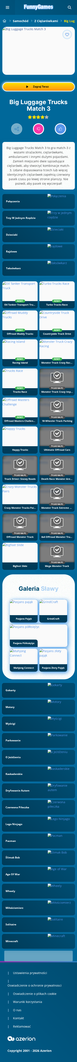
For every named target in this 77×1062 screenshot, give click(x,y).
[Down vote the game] (38, 129)
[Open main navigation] (7, 7)
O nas (17, 1010)
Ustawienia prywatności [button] (30, 973)
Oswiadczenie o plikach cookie (34, 994)
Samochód (20, 21)
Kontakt (18, 1018)
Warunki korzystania (27, 1002)
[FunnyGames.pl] (4, 21)
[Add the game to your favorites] (67, 34)
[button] (69, 7)
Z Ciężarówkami (46, 21)
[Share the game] (16, 129)
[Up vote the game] (60, 129)
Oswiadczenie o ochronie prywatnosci (34, 985)
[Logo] (38, 7)
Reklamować (22, 1026)
